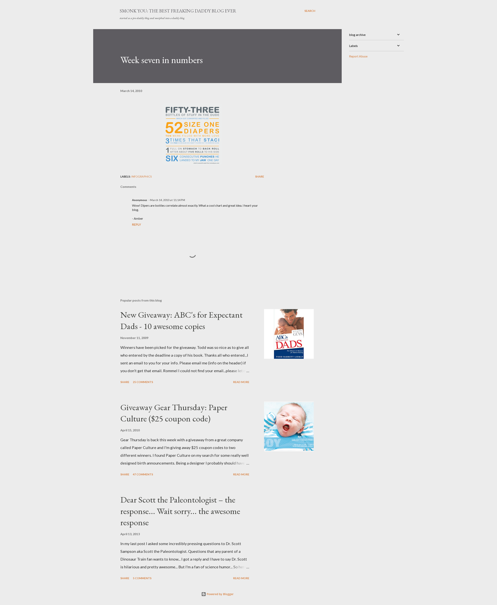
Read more (241, 382)
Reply (136, 224)
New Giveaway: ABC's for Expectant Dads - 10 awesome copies (181, 320)
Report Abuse (358, 56)
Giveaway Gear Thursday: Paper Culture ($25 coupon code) (173, 413)
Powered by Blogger (220, 594)
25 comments (143, 382)
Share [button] (259, 176)
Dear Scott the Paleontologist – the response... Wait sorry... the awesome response (180, 511)
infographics (141, 176)
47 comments (143, 474)
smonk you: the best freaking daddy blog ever (178, 11)
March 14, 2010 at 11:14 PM (167, 200)
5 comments (142, 578)
